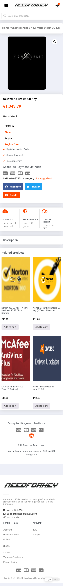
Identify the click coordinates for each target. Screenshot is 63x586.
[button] (6, 5)
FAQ (35, 529)
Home (5, 27)
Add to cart (10, 327)
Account (7, 529)
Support (37, 534)
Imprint (6, 552)
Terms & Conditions (13, 557)
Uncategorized (20, 27)
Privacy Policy (10, 562)
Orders (6, 539)
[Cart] (57, 6)
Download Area (11, 534)
